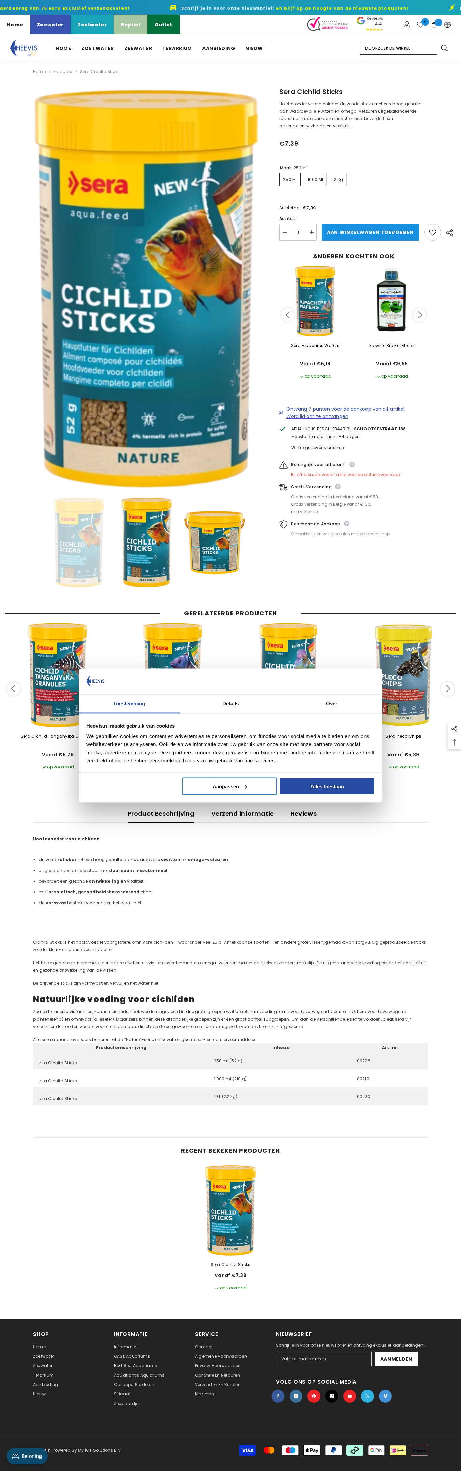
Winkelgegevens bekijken (317, 447)
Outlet (163, 24)
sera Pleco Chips (403, 736)
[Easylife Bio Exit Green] (392, 301)
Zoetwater (92, 24)
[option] (146, 288)
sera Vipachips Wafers (315, 345)
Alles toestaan (327, 786)
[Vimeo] (385, 1396)
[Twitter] (367, 1396)
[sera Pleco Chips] (403, 675)
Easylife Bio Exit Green (392, 345)
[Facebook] (278, 1396)
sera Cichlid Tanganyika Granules (58, 736)
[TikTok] (331, 1396)
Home (15, 24)
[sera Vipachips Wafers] (315, 301)
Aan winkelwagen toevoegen (372, 232)
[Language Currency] (447, 24)
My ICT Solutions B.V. (100, 1450)
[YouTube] (349, 1396)
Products (62, 72)
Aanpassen (226, 786)
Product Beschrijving (161, 813)
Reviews (304, 813)
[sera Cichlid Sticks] (230, 1210)
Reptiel (130, 24)
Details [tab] (230, 703)
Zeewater (50, 24)
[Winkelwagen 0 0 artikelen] (434, 24)
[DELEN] (447, 233)
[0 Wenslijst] (420, 24)
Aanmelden (396, 1359)
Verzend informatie (242, 813)
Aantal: (287, 219)
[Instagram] (296, 1396)
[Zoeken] (444, 48)
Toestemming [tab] (129, 703)
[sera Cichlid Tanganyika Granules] (57, 675)
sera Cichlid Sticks (231, 1264)
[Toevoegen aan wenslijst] (432, 232)
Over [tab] (331, 703)
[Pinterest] (313, 1396)
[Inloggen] (407, 24)
